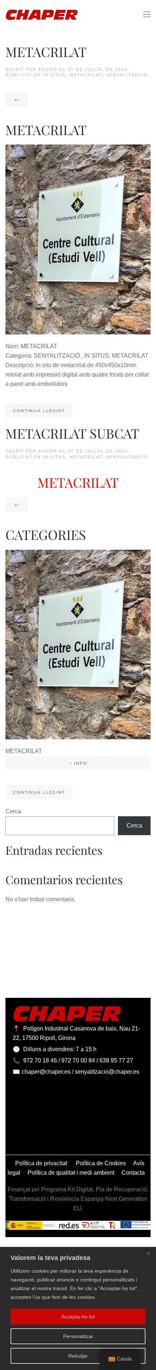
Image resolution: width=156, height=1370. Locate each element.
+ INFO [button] (78, 763)
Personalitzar (78, 1336)
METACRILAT (46, 51)
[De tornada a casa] (41, 14)
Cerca (13, 811)
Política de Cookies (101, 1163)
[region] (78, 1308)
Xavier (47, 69)
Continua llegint (39, 410)
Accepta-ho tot (78, 1317)
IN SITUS (54, 74)
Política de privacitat (42, 1163)
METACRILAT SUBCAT (72, 433)
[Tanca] (148, 1253)
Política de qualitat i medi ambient (71, 1173)
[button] (147, 14)
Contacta (133, 1173)
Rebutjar (78, 1356)
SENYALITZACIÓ (127, 74)
